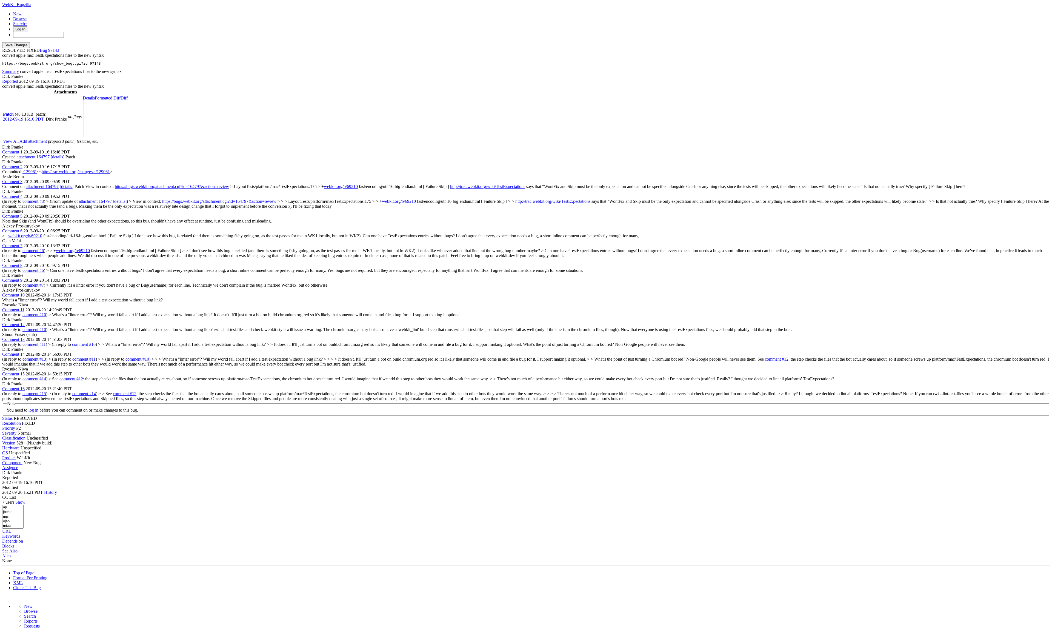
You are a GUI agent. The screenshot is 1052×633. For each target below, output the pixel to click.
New (17, 14)
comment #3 (33, 201)
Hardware (10, 448)
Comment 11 (13, 309)
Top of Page (23, 573)
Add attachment (33, 141)
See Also (10, 551)
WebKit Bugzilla (16, 4)
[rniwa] (12, 526)
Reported (10, 81)
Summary (10, 71)
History (50, 492)
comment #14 (34, 379)
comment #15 (34, 393)
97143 (53, 50)
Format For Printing (30, 577)
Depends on (12, 541)
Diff (124, 98)
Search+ (20, 23)
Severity (9, 433)
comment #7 (33, 285)
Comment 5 (12, 216)
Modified (10, 487)
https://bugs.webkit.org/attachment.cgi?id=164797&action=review (172, 186)
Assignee (10, 467)
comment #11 (34, 344)
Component (12, 462)
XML (18, 582)
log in (33, 410)
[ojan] (12, 521)
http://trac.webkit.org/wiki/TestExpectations (487, 186)
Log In (20, 29)
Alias (6, 556)
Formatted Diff (108, 98)
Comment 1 (12, 152)
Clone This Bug (27, 587)
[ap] (12, 507)
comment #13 (34, 359)
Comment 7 (12, 245)
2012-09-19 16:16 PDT (23, 119)
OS (5, 452)
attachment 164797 (33, 157)
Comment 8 (12, 265)
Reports (31, 621)
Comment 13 (13, 339)
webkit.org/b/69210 (341, 186)
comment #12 (776, 359)
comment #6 (33, 250)
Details (89, 98)
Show (20, 502)
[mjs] (12, 516)
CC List (9, 497)
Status (7, 418)
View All (11, 141)
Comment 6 (12, 231)
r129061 (29, 171)
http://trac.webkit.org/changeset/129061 (76, 171)
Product (9, 457)
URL (6, 531)
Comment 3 (12, 181)
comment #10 (34, 314)
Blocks (8, 546)
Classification (13, 438)
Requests (32, 626)
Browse (20, 18)
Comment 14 (13, 354)
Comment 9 (12, 280)
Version (8, 443)
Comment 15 (13, 374)
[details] (57, 157)
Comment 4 (12, 196)
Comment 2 (12, 166)
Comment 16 (13, 388)
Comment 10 (13, 295)
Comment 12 (13, 324)
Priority (8, 428)
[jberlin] (12, 512)
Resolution (11, 423)
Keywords (11, 536)
